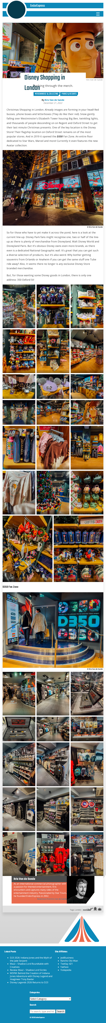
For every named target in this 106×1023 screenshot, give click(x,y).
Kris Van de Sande (54, 99)
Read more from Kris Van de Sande (52, 899)
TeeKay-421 (66, 963)
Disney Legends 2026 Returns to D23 (29, 982)
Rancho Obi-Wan (69, 960)
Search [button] (60, 1011)
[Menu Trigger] (98, 14)
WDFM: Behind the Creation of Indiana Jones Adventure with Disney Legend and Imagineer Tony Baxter (31, 976)
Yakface (64, 966)
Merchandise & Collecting (46, 94)
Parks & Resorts (69, 94)
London (78, 910)
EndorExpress (37, 5)
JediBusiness (67, 957)
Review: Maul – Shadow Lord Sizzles (28, 970)
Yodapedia (65, 970)
